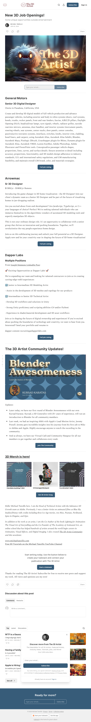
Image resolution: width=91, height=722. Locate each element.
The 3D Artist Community (70, 531)
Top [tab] (7, 628)
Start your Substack (41, 715)
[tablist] (14, 600)
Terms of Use (56, 671)
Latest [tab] (13, 628)
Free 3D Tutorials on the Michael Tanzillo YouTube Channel (33, 544)
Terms (50, 711)
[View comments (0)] (12, 31)
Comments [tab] (10, 601)
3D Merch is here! (17, 456)
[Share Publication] (63, 5)
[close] (67, 634)
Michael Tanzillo (16, 24)
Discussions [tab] (22, 628)
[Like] (7, 31)
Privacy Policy (62, 673)
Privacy (45, 711)
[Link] (2, 98)
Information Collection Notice (45, 673)
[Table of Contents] (2, 361)
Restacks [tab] (20, 601)
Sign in (84, 5)
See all (9, 681)
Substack (36, 719)
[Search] (59, 5)
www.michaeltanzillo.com (17, 540)
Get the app (54, 715)
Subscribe (73, 5)
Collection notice (58, 711)
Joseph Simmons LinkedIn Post (25, 265)
